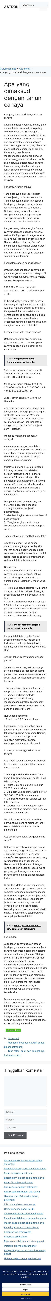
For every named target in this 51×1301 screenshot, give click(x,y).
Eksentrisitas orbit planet (17, 1232)
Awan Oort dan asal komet (18, 1182)
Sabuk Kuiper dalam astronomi (21, 1187)
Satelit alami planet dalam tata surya (24, 1177)
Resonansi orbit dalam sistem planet (24, 1241)
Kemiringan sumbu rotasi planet (21, 1227)
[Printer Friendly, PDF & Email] (13, 1030)
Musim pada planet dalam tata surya (24, 1222)
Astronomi (13, 1038)
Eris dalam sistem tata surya (19, 1204)
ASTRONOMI (14, 7)
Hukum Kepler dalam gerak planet (22, 1258)
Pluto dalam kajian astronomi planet (23, 1213)
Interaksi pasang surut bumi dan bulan (25, 1168)
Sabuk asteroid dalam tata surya (22, 1191)
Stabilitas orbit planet (15, 1236)
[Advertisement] (25, 40)
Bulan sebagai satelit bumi (18, 1173)
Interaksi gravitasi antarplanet (20, 1245)
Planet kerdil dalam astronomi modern (25, 1218)
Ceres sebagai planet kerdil (19, 1209)
